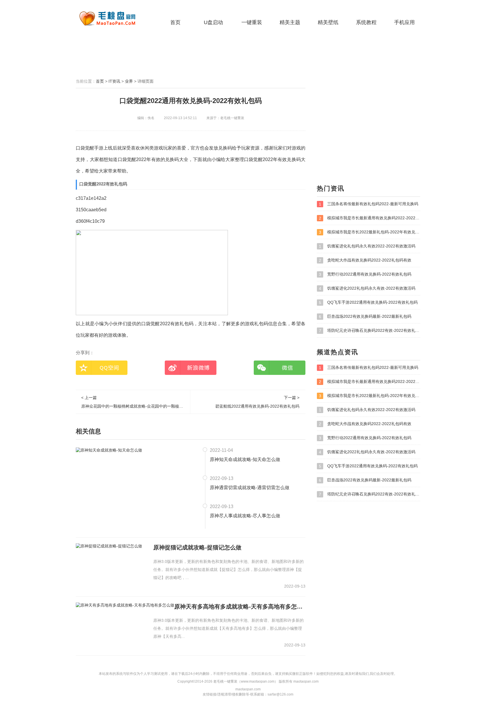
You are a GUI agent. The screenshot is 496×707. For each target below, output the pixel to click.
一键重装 (251, 22)
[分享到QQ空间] (101, 368)
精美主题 (290, 22)
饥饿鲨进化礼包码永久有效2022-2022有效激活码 (367, 246)
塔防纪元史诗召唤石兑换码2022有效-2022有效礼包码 (369, 330)
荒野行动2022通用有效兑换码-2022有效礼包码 (365, 274)
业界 (129, 81)
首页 (175, 22)
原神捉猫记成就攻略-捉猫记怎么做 (197, 547)
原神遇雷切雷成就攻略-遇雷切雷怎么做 (249, 487)
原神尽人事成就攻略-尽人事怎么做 (245, 515)
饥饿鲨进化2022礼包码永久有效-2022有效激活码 (367, 288)
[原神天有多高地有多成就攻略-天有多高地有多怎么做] (125, 605)
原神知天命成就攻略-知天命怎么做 (245, 459)
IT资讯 (114, 81)
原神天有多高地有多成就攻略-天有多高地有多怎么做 (239, 606)
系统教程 (366, 22)
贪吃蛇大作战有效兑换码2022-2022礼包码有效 (365, 260)
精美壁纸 (328, 22)
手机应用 (404, 22)
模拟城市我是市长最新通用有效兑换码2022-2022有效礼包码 (369, 218)
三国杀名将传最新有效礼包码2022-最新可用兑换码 (368, 204)
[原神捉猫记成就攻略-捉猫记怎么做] (109, 546)
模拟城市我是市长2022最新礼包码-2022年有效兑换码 (369, 232)
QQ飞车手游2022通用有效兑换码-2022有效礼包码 (368, 302)
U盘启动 (213, 22)
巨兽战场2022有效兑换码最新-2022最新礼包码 (365, 316)
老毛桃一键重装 (112, 18)
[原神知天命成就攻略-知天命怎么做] (109, 450)
